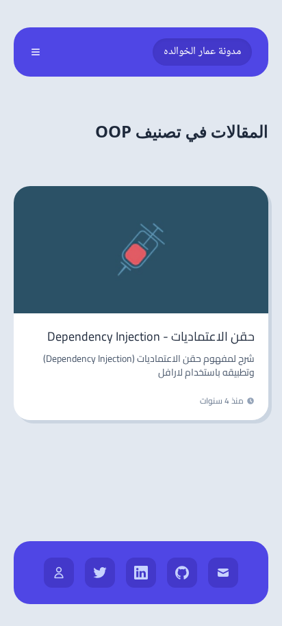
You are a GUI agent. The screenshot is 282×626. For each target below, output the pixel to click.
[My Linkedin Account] (141, 573)
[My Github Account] (182, 573)
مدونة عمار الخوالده (202, 51)
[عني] (59, 573)
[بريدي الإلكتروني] (223, 573)
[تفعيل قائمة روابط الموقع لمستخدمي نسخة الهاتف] (35, 52)
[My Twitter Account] (100, 573)
